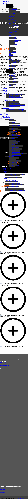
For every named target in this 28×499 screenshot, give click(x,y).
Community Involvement (16, 97)
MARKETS (11, 119)
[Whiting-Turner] (0, 113)
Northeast (15, 81)
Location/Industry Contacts (16, 109)
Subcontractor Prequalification (17, 111)
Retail (13, 43)
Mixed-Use (15, 137)
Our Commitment (14, 102)
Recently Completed (14, 96)
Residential (15, 41)
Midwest (14, 76)
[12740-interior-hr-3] (14, 219)
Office (14, 37)
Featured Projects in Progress (17, 94)
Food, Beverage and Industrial (20, 126)
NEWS (5, 93)
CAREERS (5, 99)
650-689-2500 (4, 489)
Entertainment (16, 12)
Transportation (16, 61)
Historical (15, 25)
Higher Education (16, 129)
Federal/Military (16, 13)
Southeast (15, 82)
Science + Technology (17, 146)
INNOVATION (7, 88)
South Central (15, 165)
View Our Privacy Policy (21, 498)
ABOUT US (6, 2)
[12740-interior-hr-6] (14, 250)
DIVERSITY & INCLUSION (10, 100)
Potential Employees (14, 103)
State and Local (16, 150)
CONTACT (6, 108)
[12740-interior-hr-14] (14, 313)
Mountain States (16, 161)
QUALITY (5, 90)
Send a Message (4, 365)
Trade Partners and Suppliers (17, 105)
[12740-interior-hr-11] (14, 282)
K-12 (13, 132)
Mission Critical (16, 135)
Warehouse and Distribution (19, 153)
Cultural (14, 9)
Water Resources (16, 155)
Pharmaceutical (16, 40)
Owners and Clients (14, 106)
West (13, 87)
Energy (14, 10)
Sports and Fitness (17, 149)
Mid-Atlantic (15, 158)
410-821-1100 (4, 362)
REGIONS (11, 156)
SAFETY (5, 91)
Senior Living (15, 147)
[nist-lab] (14, 345)
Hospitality (15, 29)
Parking (14, 38)
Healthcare (15, 20)
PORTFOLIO (6, 3)
